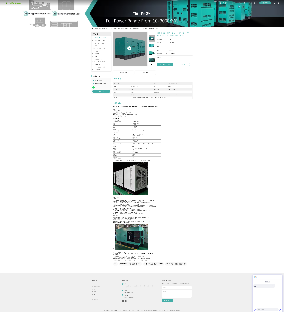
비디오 (240, 3)
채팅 (266, 3)
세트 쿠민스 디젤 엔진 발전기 (106, 28)
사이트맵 (116, 310)
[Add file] (255, 309)
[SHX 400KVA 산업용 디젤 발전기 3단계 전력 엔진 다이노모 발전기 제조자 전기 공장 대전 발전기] (130, 49)
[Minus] (280, 277)
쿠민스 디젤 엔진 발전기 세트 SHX (153, 264)
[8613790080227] (126, 301)
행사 (244, 3)
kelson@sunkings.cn (100, 83)
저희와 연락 (252, 3)
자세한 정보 (123, 72)
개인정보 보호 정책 (108, 310)
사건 (93, 297)
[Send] (280, 309)
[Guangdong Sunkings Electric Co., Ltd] (13, 3)
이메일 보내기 (167, 300)
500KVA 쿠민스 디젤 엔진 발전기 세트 (130, 264)
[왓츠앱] (93, 87)
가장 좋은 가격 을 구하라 (165, 64)
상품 (233, 3)
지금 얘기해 (101, 91)
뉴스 (93, 294)
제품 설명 (145, 72)
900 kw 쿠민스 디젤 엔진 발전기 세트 (176, 264)
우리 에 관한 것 (226, 3)
